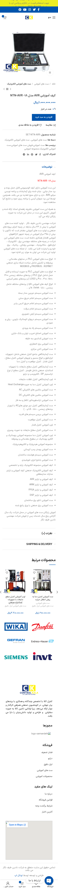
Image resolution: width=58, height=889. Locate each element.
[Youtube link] (24, 9)
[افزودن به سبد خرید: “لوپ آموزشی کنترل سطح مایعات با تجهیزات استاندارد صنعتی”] (7, 578)
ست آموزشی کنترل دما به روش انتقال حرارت (42, 598)
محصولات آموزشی (44, 776)
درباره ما (48, 794)
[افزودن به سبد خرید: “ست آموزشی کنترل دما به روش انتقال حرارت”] (34, 578)
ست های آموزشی (41, 84)
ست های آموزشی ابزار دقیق (42, 606)
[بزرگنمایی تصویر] (50, 72)
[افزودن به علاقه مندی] (34, 573)
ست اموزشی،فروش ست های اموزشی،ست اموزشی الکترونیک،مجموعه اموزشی (31, 147)
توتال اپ (19, 875)
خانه (53, 84)
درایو (50, 758)
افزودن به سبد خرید (43, 117)
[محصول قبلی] (10, 89)
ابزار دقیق (48, 764)
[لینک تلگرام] (24, 154)
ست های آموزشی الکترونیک (19, 84)
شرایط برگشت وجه (43, 806)
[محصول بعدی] (4, 89)
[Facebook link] (38, 9)
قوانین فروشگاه (45, 800)
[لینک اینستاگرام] (29, 9)
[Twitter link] (34, 9)
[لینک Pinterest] (20, 9)
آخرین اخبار (47, 812)
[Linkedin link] (28, 154)
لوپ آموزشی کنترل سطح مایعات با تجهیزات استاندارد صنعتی (15, 599)
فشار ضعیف (46, 752)
